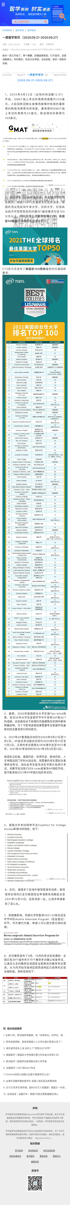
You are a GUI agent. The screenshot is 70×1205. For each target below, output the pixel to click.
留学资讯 (19, 30)
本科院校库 (33, 1150)
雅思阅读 (44, 1156)
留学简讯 (31, 30)
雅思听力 (57, 1156)
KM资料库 (7, 30)
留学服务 (30, 1156)
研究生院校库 (49, 1150)
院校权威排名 (15, 1156)
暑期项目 (35, 1162)
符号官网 (19, 1150)
